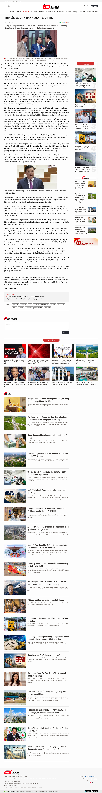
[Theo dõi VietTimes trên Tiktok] (93, 782)
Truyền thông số (92, 11)
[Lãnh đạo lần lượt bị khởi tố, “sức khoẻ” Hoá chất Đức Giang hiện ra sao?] (85, 116)
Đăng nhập (94, 6)
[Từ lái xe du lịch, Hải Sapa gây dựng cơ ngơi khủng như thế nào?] (92, 209)
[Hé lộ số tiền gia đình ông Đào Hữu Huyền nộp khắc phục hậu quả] (15, 734)
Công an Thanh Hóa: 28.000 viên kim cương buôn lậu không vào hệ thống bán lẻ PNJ (47, 509)
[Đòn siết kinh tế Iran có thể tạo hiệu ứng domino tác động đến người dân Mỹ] (15, 374)
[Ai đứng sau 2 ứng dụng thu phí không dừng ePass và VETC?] (85, 137)
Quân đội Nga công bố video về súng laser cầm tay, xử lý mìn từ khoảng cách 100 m (38, 361)
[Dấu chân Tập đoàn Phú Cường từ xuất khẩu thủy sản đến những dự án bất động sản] (15, 551)
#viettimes (21, 307)
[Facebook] (57, 22)
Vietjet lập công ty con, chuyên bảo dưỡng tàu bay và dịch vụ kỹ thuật (47, 564)
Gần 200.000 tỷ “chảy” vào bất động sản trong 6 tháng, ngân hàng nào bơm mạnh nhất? (46, 747)
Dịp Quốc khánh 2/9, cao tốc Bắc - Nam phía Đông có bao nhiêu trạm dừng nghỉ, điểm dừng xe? (80, 198)
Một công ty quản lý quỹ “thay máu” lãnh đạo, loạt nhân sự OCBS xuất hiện (82, 169)
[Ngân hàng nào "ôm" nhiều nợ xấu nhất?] (85, 96)
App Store (88, 791)
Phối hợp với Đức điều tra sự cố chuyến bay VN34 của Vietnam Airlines (47, 692)
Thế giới (68, 11)
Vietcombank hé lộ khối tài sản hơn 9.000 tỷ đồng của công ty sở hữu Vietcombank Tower (47, 711)
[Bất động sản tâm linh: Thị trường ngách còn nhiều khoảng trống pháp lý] (87, 351)
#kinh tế (14, 307)
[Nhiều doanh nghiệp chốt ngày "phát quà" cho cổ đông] (92, 220)
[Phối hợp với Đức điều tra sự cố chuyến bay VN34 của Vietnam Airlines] (15, 697)
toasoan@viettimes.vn (89, 776)
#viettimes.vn (29, 307)
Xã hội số (11, 11)
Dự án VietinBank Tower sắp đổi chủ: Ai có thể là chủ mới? (46, 491)
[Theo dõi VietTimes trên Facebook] (85, 782)
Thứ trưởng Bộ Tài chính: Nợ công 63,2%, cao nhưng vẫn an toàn (25, 296)
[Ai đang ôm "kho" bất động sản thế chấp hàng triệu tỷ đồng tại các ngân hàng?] (15, 532)
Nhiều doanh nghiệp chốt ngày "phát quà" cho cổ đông (80, 220)
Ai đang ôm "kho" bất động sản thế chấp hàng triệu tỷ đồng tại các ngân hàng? (48, 528)
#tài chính (53, 304)
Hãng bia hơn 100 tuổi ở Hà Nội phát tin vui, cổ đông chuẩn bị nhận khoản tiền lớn (80, 185)
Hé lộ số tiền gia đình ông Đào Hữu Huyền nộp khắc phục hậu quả (47, 729)
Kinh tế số (26, 11)
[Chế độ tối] (88, 6)
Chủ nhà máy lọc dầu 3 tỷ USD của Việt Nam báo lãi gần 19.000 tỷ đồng (81, 230)
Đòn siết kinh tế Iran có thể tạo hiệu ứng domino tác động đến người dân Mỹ (14, 384)
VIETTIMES (51, 6)
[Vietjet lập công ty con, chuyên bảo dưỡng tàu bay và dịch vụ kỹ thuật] (15, 569)
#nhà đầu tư (23, 304)
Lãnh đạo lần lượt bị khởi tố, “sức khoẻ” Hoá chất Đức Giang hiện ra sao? (82, 126)
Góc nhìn (18, 11)
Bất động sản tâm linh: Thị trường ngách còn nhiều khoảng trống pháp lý (86, 361)
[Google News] (65, 22)
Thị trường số (50, 11)
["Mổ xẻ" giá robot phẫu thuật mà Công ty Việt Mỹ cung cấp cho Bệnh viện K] (85, 75)
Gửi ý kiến (65, 332)
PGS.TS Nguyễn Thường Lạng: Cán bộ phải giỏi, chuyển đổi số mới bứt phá (14, 361)
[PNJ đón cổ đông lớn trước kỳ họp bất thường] (15, 606)
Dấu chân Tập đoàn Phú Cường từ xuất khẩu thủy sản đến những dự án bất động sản (47, 546)
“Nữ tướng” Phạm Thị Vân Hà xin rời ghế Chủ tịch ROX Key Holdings (46, 674)
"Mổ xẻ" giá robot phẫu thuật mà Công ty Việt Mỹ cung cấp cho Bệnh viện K (82, 85)
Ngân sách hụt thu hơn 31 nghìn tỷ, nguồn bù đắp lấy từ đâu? (24, 299)
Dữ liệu (8, 394)
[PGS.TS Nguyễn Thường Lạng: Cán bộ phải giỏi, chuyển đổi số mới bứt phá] (15, 351)
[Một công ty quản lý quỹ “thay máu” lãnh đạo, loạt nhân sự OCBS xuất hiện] (85, 159)
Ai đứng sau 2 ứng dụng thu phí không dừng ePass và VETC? (82, 147)
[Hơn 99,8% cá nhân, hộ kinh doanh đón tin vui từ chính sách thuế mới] (39, 374)
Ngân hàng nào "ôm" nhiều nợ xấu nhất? (83, 105)
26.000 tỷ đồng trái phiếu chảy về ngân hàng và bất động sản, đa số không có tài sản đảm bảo (48, 637)
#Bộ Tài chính (61, 304)
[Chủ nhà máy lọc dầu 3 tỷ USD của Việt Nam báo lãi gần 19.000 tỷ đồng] (92, 230)
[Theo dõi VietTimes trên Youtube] (90, 782)
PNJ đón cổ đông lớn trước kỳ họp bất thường (45, 600)
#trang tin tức (47, 307)
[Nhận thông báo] (85, 6)
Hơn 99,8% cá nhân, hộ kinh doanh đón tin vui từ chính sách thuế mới (38, 383)
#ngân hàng (15, 304)
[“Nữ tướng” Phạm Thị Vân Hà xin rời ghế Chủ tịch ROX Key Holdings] (15, 679)
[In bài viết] (60, 22)
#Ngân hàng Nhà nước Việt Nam (41, 304)
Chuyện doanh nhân (79, 11)
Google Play (95, 791)
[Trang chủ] (5, 11)
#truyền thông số (38, 307)
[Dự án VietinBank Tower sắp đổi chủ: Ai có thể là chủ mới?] (15, 496)
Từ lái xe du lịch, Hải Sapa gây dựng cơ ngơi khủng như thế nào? (81, 210)
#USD (30, 304)
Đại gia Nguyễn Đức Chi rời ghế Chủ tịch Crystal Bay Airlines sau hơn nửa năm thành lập (46, 583)
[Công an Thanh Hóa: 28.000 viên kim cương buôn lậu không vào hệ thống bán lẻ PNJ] (15, 514)
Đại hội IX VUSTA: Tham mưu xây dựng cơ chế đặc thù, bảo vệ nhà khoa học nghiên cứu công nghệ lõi (63, 361)
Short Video (60, 11)
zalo (87, 782)
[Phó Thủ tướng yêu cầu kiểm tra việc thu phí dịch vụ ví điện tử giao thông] (87, 374)
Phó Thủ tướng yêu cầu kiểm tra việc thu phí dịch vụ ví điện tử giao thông (86, 383)
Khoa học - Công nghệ (37, 11)
